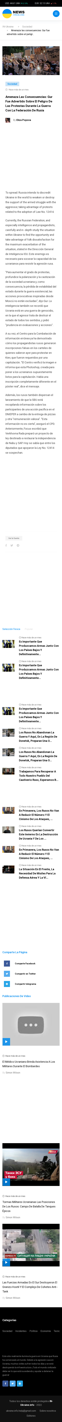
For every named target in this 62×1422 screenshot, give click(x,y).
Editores (31, 1415)
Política (33, 1331)
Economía (45, 1331)
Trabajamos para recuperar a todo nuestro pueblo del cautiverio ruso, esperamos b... (38, 775)
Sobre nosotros (48, 1410)
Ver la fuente (13, 538)
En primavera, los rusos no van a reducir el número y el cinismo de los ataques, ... (39, 815)
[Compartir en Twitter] (11, 545)
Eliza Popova (23, 120)
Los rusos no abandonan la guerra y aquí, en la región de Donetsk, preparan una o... (38, 736)
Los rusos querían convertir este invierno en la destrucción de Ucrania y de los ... (38, 834)
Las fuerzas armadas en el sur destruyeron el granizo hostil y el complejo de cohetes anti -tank (30, 1287)
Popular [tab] (29, 629)
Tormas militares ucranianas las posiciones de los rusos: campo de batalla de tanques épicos (29, 1206)
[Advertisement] (31, 158)
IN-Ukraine (8, 26)
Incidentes (20, 1331)
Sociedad (27, 26)
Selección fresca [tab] (11, 629)
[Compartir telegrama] (18, 545)
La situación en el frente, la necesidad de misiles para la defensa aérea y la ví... (37, 873)
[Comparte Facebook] (6, 545)
